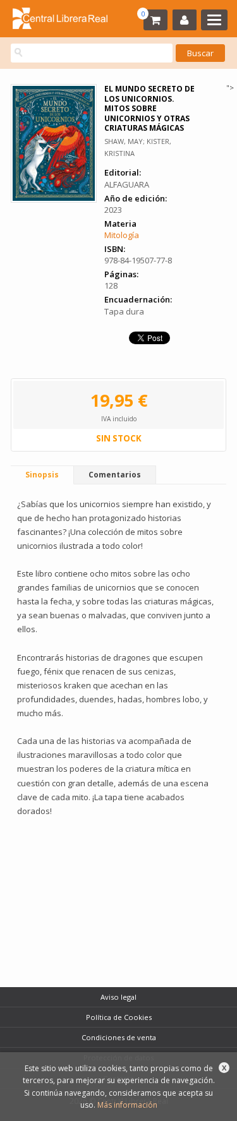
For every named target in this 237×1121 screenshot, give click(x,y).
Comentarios (114, 474)
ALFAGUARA (126, 184)
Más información (127, 1105)
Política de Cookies (119, 1017)
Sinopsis (42, 474)
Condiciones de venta (119, 1037)
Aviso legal (118, 997)
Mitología (121, 235)
